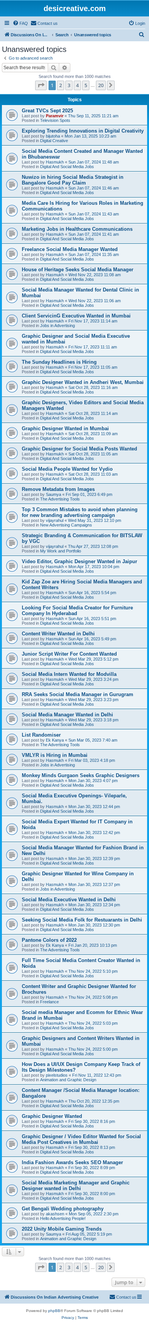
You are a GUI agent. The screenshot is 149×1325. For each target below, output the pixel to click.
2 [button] (60, 85)
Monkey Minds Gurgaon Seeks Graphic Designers (80, 775)
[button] (41, 85)
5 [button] (85, 85)
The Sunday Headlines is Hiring (59, 362)
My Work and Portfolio (60, 551)
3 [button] (69, 85)
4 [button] (77, 85)
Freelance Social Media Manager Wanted (70, 249)
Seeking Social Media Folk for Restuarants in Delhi (82, 920)
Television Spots (55, 120)
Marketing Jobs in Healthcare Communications (77, 229)
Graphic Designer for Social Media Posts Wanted (79, 449)
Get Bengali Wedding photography (63, 1209)
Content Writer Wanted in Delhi (58, 634)
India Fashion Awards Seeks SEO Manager (72, 1162)
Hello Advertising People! (63, 1218)
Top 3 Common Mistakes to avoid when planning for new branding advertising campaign (80, 512)
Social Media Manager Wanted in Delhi (67, 715)
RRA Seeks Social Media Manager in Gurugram (77, 694)
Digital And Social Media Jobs (67, 166)
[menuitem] (20, 23)
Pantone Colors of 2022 (49, 940)
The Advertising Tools (60, 499)
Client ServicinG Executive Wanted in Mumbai (76, 316)
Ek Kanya (55, 740)
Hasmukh (55, 162)
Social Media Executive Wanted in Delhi (69, 899)
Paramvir (54, 115)
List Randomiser (41, 735)
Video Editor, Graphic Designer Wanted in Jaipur (79, 561)
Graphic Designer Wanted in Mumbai (65, 428)
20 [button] (101, 85)
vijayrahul (54, 520)
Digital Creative (54, 140)
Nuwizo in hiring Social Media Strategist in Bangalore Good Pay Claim (72, 180)
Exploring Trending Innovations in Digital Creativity (83, 131)
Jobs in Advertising (57, 325)
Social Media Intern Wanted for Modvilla (69, 674)
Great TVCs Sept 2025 (47, 110)
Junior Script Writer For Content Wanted (69, 654)
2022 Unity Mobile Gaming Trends (62, 1229)
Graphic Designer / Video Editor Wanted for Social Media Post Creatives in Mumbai (81, 1139)
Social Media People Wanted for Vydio (67, 469)
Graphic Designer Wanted (52, 1116)
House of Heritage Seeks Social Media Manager (77, 269)
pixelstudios (57, 1075)
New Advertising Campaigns (66, 525)
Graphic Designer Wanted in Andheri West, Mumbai (83, 382)
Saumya (53, 494)
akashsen (55, 1214)
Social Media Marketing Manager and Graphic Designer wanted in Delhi (76, 1185)
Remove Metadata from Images (58, 489)
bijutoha (53, 136)
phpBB (54, 1311)
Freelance (49, 1001)
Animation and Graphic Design (68, 1079)
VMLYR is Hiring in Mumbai (54, 755)
